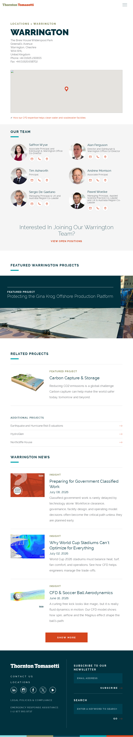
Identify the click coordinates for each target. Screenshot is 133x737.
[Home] (18, 5)
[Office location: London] (47, 204)
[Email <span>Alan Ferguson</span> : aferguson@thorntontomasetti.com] (90, 157)
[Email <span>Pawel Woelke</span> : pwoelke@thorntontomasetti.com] (90, 208)
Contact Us (22, 676)
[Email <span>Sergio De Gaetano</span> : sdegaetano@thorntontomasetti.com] (32, 204)
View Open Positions (66, 241)
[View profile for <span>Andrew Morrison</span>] (77, 175)
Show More (66, 637)
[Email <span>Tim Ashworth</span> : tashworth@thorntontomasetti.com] (32, 180)
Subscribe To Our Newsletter (90, 667)
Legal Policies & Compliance (31, 700)
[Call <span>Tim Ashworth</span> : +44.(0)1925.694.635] (39, 180)
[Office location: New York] (105, 208)
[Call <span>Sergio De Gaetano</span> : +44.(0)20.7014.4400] (39, 204)
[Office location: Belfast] (105, 180)
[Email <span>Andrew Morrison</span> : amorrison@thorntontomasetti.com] (90, 180)
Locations (21, 682)
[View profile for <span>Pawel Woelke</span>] (77, 200)
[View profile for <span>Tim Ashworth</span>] (19, 175)
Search (80, 700)
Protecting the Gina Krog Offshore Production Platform (60, 296)
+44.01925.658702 (27, 61)
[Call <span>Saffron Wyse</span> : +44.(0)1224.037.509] (39, 159)
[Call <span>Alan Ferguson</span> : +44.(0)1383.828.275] (98, 157)
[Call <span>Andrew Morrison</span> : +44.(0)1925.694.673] (98, 180)
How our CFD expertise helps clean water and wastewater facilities (49, 117)
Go (116, 718)
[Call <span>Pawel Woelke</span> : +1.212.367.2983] (98, 208)
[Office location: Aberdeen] (47, 159)
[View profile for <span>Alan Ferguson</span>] (77, 151)
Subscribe (109, 688)
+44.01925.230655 (30, 58)
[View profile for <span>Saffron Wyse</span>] (19, 152)
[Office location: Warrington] (47, 180)
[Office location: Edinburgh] (105, 157)
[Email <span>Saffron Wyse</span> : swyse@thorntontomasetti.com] (32, 159)
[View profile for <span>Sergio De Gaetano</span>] (19, 198)
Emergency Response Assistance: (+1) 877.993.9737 (35, 709)
